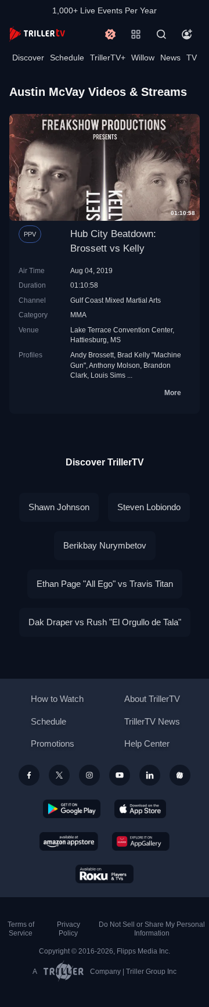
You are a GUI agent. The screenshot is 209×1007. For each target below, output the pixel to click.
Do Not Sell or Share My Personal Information (152, 928)
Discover (28, 57)
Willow (142, 57)
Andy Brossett (92, 355)
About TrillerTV (152, 699)
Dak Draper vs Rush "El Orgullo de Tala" (104, 622)
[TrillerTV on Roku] (104, 874)
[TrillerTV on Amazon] (68, 841)
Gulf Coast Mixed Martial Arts (115, 300)
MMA (78, 314)
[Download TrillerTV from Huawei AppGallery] (141, 841)
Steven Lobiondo (149, 507)
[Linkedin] (149, 775)
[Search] (161, 34)
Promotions (52, 743)
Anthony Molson (114, 365)
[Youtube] (119, 775)
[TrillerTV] (37, 34)
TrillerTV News (152, 721)
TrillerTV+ (107, 57)
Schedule (67, 57)
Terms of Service (21, 928)
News (170, 57)
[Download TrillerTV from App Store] (140, 809)
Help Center (147, 743)
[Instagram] (89, 775)
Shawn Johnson (58, 507)
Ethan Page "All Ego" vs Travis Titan (105, 584)
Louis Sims (108, 375)
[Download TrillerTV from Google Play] (72, 809)
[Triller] (180, 775)
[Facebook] (29, 775)
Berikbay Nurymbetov (104, 545)
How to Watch (57, 699)
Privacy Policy (68, 928)
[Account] (187, 34)
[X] (59, 775)
